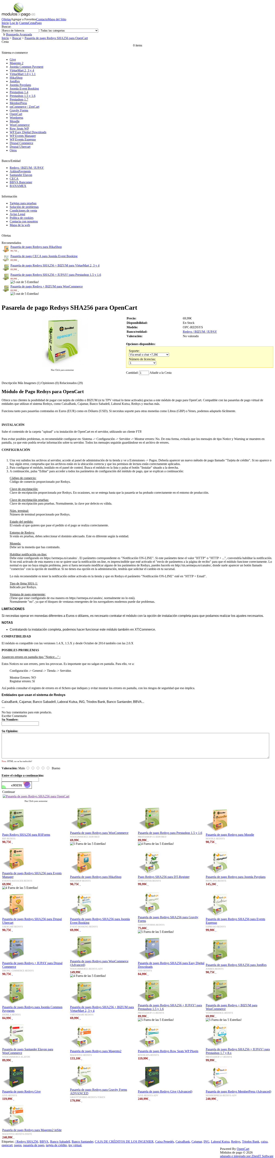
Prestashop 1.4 (19, 92)
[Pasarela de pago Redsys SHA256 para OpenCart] (62, 366)
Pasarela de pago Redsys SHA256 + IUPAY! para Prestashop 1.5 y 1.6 (55, 274)
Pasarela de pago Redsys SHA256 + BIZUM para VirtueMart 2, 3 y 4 (54, 265)
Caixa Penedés (164, 1141)
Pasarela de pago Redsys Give (21, 1091)
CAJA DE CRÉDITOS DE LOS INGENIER (124, 1141)
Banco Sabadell (60, 1141)
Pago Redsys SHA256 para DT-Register (163, 877)
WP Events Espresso (23, 139)
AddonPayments (20, 171)
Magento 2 (16, 63)
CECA (14, 178)
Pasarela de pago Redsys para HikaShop (36, 247)
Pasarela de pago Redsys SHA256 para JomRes (236, 965)
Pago (38, 23)
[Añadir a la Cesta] (18, 250)
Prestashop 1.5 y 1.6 (22, 96)
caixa (264, 1141)
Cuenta (23, 23)
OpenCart (16, 114)
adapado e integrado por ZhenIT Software (246, 1156)
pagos (18, 1145)
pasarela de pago (33, 1145)
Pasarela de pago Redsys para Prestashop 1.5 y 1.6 (170, 833)
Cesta (31, 23)
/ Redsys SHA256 (26, 1141)
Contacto (42, 19)
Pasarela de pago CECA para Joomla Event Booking (44, 256)
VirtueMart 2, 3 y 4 (22, 70)
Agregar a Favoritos (23, 19)
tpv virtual (74, 1145)
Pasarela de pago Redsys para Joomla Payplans (236, 877)
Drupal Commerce (21, 143)
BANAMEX (18, 186)
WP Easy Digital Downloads (28, 132)
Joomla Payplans (20, 85)
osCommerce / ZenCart (24, 106)
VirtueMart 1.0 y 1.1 (23, 74)
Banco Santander (82, 1141)
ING (206, 1141)
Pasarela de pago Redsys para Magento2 (95, 1051)
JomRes (15, 81)
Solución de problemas (24, 207)
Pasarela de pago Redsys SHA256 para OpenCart (56, 38)
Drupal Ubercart (20, 146)
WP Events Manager (23, 136)
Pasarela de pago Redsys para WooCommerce (99, 833)
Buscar (16, 38)
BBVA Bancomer (21, 182)
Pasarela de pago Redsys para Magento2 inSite (32, 1130)
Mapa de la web (20, 225)
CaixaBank (183, 1141)
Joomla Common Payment (26, 66)
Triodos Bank (250, 1141)
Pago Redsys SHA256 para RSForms (26, 834)
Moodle (15, 121)
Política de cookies (21, 217)
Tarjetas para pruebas (23, 203)
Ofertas (6, 19)
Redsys (235, 1141)
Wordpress (16, 117)
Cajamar (196, 1141)
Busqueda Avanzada (19, 34)
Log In (14, 23)
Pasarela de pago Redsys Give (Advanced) (165, 1091)
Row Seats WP (19, 128)
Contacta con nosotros (24, 221)
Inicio (5, 23)
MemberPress (18, 103)
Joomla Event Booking (24, 88)
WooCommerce (20, 125)
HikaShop (16, 77)
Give (13, 59)
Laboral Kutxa (220, 1141)
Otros (13, 150)
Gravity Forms (19, 110)
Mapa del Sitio (57, 19)
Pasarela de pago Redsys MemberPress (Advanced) (238, 1091)
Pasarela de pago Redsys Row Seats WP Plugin (168, 1051)
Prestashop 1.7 (19, 99)
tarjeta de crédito (56, 1145)
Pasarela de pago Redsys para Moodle (230, 834)
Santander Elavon (21, 175)
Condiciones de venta (23, 210)
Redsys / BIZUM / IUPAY (27, 167)
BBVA (44, 1141)
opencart (7, 1145)
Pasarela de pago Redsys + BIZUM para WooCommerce (46, 286)
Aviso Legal (17, 214)
